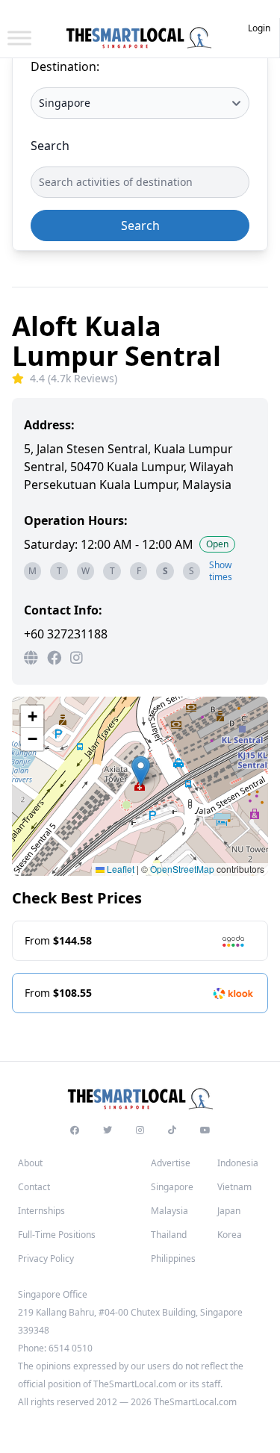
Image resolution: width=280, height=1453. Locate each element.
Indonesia (237, 1163)
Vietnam (234, 1186)
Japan (228, 1210)
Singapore (172, 1186)
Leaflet (119, 868)
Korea (229, 1234)
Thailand (169, 1234)
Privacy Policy (46, 1258)
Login (259, 28)
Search (50, 145)
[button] (140, 771)
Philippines (173, 1258)
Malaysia (169, 1210)
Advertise (170, 1163)
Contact (34, 1186)
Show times (220, 571)
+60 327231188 (66, 634)
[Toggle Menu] (19, 38)
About (30, 1163)
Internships (41, 1210)
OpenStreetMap (182, 868)
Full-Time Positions (57, 1234)
